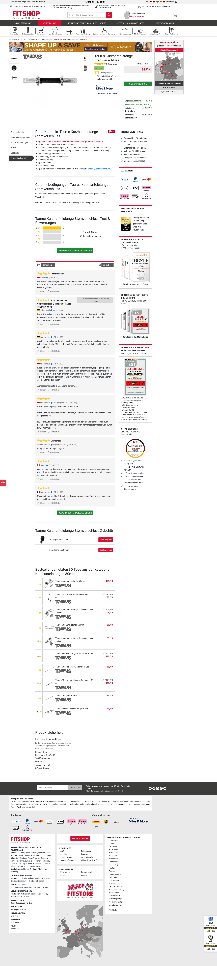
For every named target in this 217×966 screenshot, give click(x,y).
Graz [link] (12, 887)
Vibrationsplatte (115, 905)
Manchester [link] (29, 881)
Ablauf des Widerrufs (89, 860)
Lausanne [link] (24, 903)
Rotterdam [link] (25, 896)
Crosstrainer (114, 840)
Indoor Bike (113, 865)
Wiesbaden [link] (42, 869)
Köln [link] (19, 864)
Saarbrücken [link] (16, 869)
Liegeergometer (115, 874)
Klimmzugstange (115, 899)
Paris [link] (16, 916)
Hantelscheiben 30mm (59, 550)
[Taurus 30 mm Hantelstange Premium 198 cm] (49, 683)
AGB (62, 851)
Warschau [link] (15, 929)
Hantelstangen (34, 39)
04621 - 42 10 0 (170, 92)
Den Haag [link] (34, 894)
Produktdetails (17, 132)
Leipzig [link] (25, 864)
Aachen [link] (14, 853)
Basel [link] (13, 903)
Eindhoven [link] (43, 894)
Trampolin (113, 856)
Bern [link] (17, 903)
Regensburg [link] (30, 866)
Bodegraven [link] (25, 894)
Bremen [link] (32, 855)
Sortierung (47, 265)
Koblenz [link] (14, 864)
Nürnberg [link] (21, 866)
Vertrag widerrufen (80, 838)
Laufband (113, 846)
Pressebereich (86, 872)
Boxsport (112, 871)
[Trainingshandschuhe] (42, 539)
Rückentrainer (114, 896)
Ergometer (113, 843)
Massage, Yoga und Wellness (130, 23)
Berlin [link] (28, 853)
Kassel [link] (46, 861)
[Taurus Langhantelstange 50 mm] (49, 584)
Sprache (159, 2)
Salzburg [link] (40, 887)
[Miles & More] (138, 820)
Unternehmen (16, 2)
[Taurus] (32, 56)
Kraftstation (114, 853)
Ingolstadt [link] (31, 861)
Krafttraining (49, 23)
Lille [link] (12, 916)
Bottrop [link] (14, 855)
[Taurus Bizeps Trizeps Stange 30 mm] (49, 711)
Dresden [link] (48, 855)
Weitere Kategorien (165, 23)
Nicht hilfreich (55, 291)
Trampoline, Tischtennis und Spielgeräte (87, 23)
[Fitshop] (26, 15)
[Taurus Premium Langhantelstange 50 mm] (49, 656)
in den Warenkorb (138, 84)
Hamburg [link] (14, 861)
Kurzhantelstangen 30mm (51, 39)
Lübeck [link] (31, 864)
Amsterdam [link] (15, 894)
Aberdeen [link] (14, 878)
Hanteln (112, 868)
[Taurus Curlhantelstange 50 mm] (49, 627)
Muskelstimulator (116, 902)
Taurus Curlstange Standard (67, 695)
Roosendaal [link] (15, 896)
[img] (116, 87)
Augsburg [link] (21, 853)
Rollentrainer (114, 880)
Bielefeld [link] (34, 853)
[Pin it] (111, 131)
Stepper (112, 883)
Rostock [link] (39, 866)
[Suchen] (109, 15)
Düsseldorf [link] (15, 858)
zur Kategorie (106, 539)
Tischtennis (113, 859)
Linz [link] (34, 887)
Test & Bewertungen (19, 142)
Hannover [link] (22, 861)
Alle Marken (113, 910)
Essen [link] (30, 858)
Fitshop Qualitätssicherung (98, 169)
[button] (14, 58)
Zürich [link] (31, 903)
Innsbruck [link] (19, 887)
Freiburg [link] (44, 858)
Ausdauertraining (22, 23)
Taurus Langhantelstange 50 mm (70, 581)
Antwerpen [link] (15, 909)
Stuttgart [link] (33, 869)
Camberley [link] (39, 878)
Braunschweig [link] (23, 855)
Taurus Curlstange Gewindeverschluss (72, 667)
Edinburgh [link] (47, 878)
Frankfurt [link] (36, 858)
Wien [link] (46, 887)
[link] (124, 180)
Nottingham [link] (39, 881)
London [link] (21, 881)
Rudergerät (113, 849)
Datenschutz (86, 851)
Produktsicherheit (18, 158)
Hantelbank (113, 862)
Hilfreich (42, 291)
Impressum (26, 2)
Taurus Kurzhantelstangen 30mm (75, 39)
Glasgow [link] (14, 881)
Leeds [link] (21, 878)
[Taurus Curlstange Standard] (49, 698)
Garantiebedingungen (20, 137)
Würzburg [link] (14, 872)
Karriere (35, 2)
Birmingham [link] (29, 878)
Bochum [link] (41, 853)
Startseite (12, 39)
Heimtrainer (113, 877)
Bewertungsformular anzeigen (75, 250)
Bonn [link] (47, 853)
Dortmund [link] (40, 855)
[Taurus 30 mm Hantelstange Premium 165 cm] (49, 598)
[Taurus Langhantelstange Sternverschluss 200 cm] (49, 613)
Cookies (63, 854)
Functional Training (116, 890)
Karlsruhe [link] (39, 861)
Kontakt (42, 2)
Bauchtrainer (114, 893)
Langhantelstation (116, 886)
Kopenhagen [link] (16, 922)
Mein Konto (170, 2)
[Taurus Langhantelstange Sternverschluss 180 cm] (49, 642)
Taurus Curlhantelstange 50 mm (69, 625)
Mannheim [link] (39, 864)
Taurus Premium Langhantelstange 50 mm (74, 653)
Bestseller (15, 153)
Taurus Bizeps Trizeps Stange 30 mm (71, 709)
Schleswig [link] (25, 869)
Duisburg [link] (23, 858)
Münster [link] (14, 866)
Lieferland (148, 2)
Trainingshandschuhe (58, 539)
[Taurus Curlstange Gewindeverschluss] (49, 669)
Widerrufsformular (67, 860)
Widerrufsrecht (87, 857)
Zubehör (14, 148)
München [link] (47, 864)
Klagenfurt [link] (28, 887)
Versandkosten (66, 857)
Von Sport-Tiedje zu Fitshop (22, 799)
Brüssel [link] (23, 909)
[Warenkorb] (175, 15)
